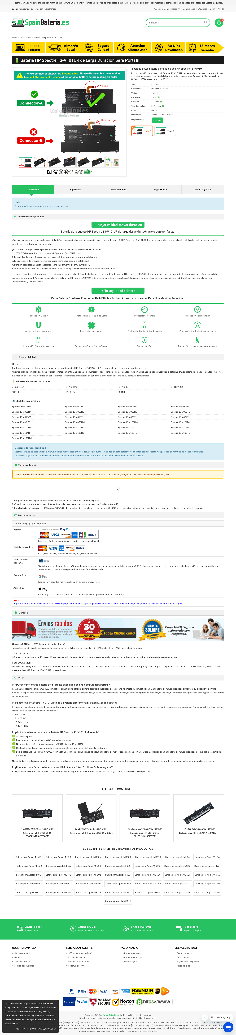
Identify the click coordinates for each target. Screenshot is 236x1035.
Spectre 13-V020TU (127, 417)
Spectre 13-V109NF (74, 427)
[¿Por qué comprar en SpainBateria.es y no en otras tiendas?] (118, 48)
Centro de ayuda (184, 953)
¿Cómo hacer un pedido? (80, 953)
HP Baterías (25, 37)
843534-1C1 (18, 387)
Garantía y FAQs (202, 189)
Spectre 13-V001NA (127, 406)
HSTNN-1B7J (124, 387)
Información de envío (132, 953)
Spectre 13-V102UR (21, 427)
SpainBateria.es (111, 1015)
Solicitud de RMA (76, 965)
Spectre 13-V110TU (127, 427)
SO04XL (16, 392)
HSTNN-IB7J (71, 387)
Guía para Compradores (165, 9)
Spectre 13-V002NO (127, 412)
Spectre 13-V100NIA (128, 422)
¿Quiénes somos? (206, 9)
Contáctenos (189, 9)
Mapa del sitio (183, 965)
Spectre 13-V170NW (22, 438)
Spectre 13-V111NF (180, 427)
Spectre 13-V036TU (21, 422)
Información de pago (132, 957)
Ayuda (221, 9)
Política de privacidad (24, 965)
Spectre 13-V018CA (21, 417)
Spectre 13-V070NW (75, 422)
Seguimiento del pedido (188, 961)
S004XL (121, 392)
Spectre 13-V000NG (74, 406)
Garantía (18, 957)
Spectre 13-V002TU (180, 412)
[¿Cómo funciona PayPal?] (76, 1001)
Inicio (14, 37)
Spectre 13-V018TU (74, 417)
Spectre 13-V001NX (21, 412)
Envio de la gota (129, 961)
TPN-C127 (70, 392)
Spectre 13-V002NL (74, 412)
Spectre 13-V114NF (21, 433)
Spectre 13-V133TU (180, 433)
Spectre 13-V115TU (127, 433)
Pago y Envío (160, 189)
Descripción (33, 189)
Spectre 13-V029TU (180, 417)
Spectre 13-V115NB (74, 433)
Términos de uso (22, 961)
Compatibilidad (118, 189)
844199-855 (177, 387)
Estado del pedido (77, 957)
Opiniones (75, 189)
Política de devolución (78, 961)
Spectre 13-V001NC (180, 406)
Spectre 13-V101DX (180, 422)
